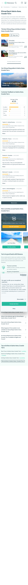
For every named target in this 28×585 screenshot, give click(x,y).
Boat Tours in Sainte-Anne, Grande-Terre (13, 351)
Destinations (7, 7)
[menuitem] (25, 2)
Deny (14, 308)
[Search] (15, 2)
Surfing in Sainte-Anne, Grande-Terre (13, 357)
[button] (14, 317)
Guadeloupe (14, 7)
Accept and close (14, 303)
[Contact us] (22, 2)
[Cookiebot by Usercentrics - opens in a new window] (20, 275)
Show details (20, 299)
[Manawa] (9, 3)
